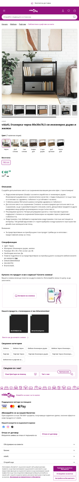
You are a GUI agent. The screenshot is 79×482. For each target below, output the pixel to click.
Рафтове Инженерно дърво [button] (38, 354)
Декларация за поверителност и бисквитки (25, 477)
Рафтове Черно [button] (18, 354)
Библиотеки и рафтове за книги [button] (14, 360)
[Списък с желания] (68, 10)
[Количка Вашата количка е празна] (75, 10)
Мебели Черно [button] (18, 348)
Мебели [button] (6, 348)
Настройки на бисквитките (64, 478)
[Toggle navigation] (4, 10)
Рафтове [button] (6, 354)
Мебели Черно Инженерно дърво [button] (62, 348)
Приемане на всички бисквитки (64, 468)
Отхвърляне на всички (65, 474)
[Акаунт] (63, 10)
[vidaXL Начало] (33, 10)
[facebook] (4, 427)
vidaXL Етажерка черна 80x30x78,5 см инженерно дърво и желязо (39, 126)
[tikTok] (12, 427)
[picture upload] (54, 296)
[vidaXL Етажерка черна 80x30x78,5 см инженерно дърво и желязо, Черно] (39, 66)
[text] (6, 172)
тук (16, 258)
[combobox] (39, 17)
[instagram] (8, 427)
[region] (39, 473)
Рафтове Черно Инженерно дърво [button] (63, 354)
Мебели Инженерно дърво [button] (37, 348)
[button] (41, 3)
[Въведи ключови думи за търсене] (74, 17)
